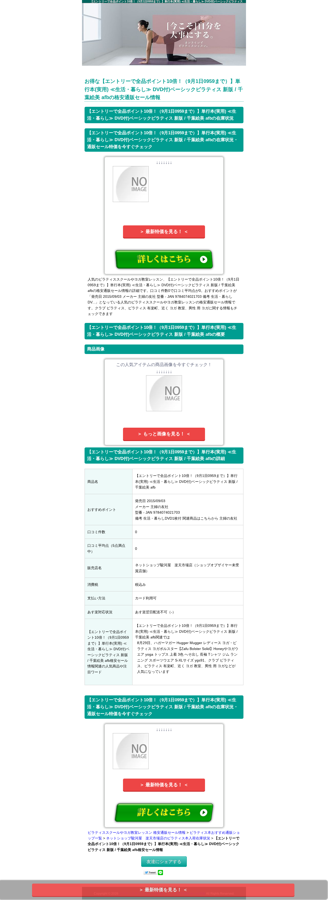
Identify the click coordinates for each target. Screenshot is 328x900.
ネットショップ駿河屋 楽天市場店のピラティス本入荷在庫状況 (158, 838)
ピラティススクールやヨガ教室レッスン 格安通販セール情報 (137, 832)
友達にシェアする (164, 861)
